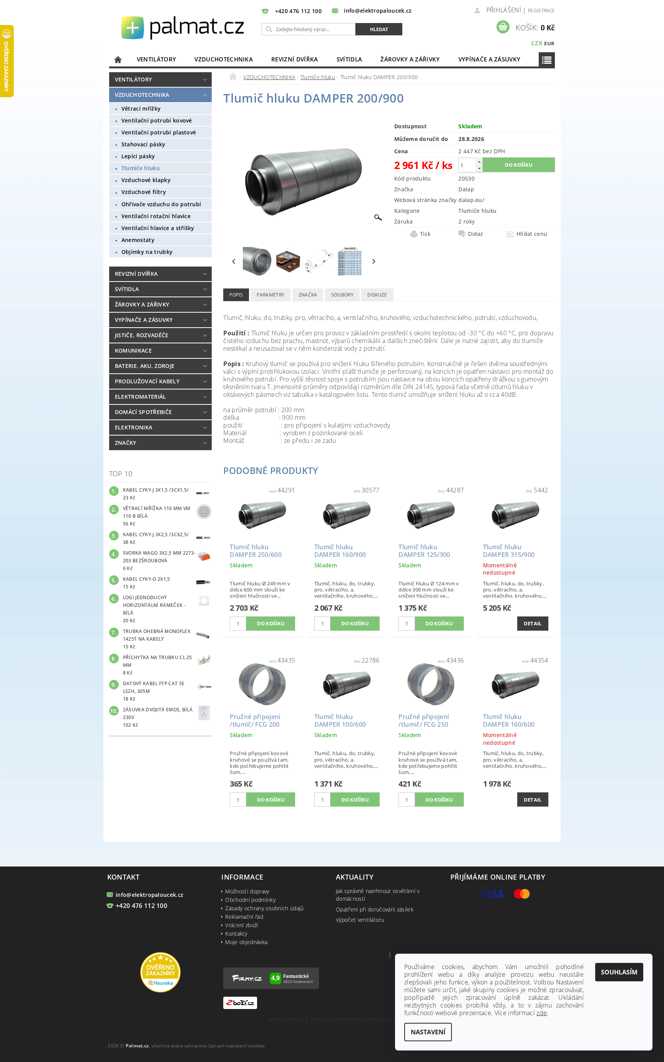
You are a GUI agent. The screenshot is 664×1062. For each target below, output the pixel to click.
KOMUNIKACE (133, 350)
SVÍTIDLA (349, 59)
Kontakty (236, 933)
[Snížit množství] (479, 168)
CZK (537, 43)
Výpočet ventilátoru (360, 919)
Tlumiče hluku (140, 168)
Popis (236, 295)
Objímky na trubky (147, 251)
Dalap (466, 189)
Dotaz (475, 233)
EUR (549, 43)
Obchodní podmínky (250, 899)
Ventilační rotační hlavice (156, 216)
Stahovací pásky (143, 144)
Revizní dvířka (294, 59)
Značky (125, 442)
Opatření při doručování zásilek (374, 909)
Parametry (270, 295)
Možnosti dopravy (247, 891)
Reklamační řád (244, 916)
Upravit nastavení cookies (236, 1045)
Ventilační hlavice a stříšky (157, 228)
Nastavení (428, 1032)
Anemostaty (137, 240)
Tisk (425, 233)
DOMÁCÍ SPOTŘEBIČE (143, 412)
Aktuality (355, 876)
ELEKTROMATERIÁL (140, 396)
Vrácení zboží (241, 925)
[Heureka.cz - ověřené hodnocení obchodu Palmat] (160, 972)
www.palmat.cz (286, 1019)
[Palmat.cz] (184, 27)
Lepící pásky (138, 156)
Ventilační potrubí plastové (158, 132)
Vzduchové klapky (146, 180)
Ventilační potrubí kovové (156, 120)
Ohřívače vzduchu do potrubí (161, 204)
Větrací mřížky (141, 108)
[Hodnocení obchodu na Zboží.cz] (240, 1002)
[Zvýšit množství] (479, 161)
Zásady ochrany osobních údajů (264, 908)
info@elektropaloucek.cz (149, 894)
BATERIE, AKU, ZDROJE (144, 365)
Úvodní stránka (118, 59)
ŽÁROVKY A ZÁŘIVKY (410, 59)
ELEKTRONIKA (134, 427)
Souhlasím (619, 972)
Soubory (342, 295)
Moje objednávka (246, 942)
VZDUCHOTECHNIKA (223, 59)
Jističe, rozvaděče (142, 335)
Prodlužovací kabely (147, 381)
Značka (308, 295)
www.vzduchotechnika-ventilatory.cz (352, 1019)
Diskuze (377, 295)
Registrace (541, 10)
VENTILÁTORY (156, 59)
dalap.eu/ (471, 200)
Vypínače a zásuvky (489, 59)
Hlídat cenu (532, 233)
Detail (533, 623)
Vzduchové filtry (143, 192)
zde (541, 1013)
